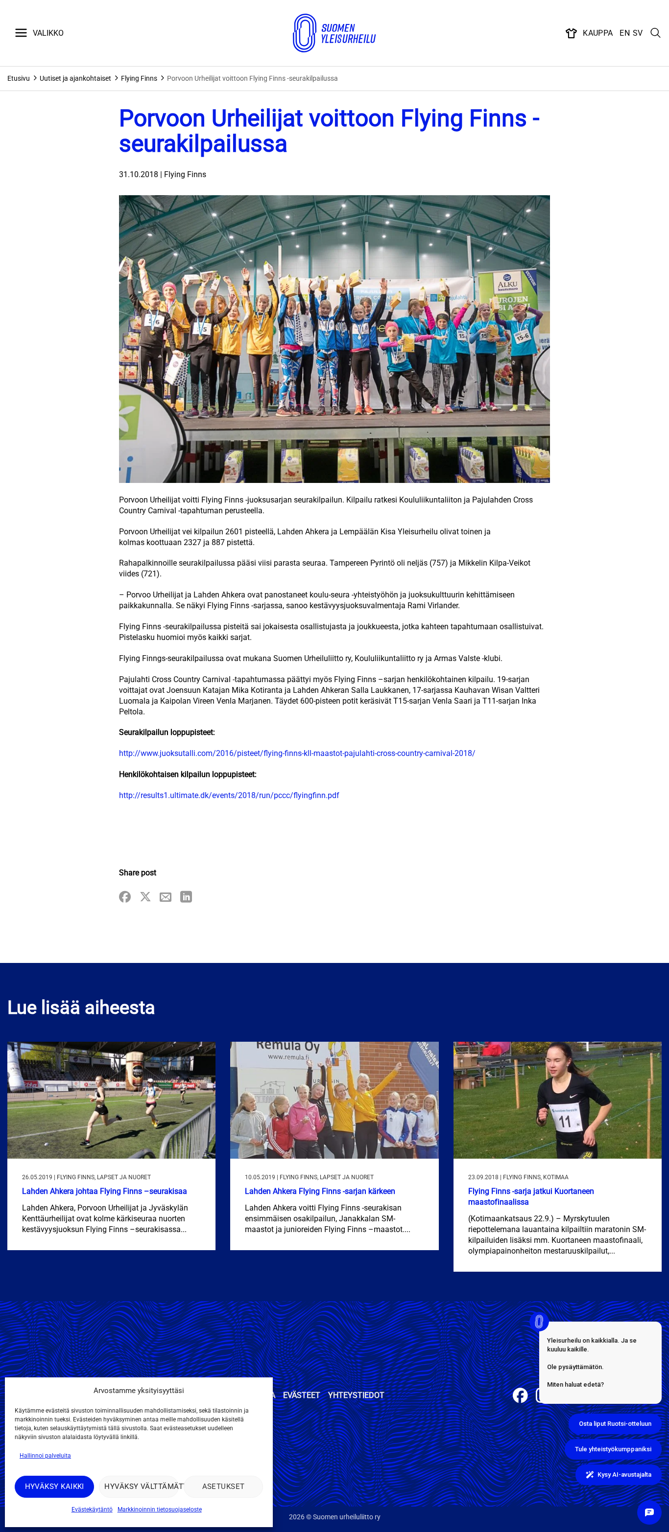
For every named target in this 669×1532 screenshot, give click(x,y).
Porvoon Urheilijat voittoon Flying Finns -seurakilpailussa (252, 78)
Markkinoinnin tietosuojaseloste (160, 1509)
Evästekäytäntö (92, 1509)
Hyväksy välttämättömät (141, 1486)
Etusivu (18, 78)
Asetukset (223, 1486)
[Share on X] (145, 897)
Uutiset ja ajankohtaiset (75, 78)
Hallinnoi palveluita (45, 1455)
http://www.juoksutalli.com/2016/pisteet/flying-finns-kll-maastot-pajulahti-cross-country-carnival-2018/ (297, 753)
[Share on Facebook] (125, 897)
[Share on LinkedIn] (186, 897)
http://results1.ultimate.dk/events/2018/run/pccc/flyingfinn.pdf (229, 795)
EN (625, 33)
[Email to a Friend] (165, 897)
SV (638, 33)
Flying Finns (139, 78)
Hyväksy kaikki (54, 1486)
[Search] (656, 33)
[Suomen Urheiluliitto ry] (334, 33)
